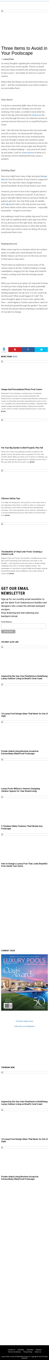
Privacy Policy (27, 1352)
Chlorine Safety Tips (10, 498)
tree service (28, 152)
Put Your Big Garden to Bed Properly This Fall (22, 447)
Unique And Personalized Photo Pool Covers (21, 389)
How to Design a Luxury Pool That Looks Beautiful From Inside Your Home (24, 864)
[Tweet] (41, 349)
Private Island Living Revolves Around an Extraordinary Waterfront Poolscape (19, 752)
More (3, 411)
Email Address (6, 622)
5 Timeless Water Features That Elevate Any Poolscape (21, 827)
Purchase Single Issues (24, 1021)
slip (7, 204)
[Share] (28, 349)
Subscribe (30, 1350)
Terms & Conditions (14, 1352)
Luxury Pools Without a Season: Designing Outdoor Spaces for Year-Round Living (20, 789)
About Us (38, 1352)
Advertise (21, 1350)
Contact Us (11, 1350)
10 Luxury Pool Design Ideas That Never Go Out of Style (24, 714)
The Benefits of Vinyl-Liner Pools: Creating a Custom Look (21, 552)
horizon (35, 115)
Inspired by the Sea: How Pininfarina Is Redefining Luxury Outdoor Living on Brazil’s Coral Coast (24, 677)
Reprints (38, 1350)
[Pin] (15, 349)
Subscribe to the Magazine (25, 1026)
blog (15, 356)
